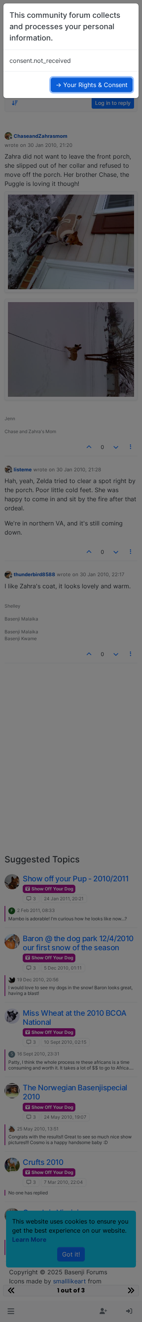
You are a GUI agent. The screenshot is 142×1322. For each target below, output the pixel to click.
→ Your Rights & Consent (92, 85)
